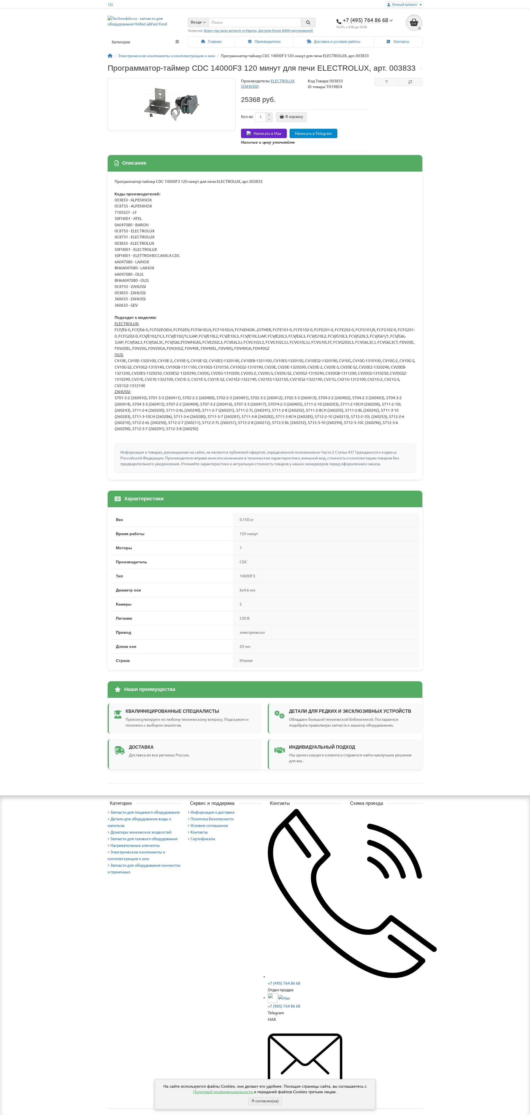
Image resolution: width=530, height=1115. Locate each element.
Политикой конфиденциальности (223, 1092)
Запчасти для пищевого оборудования (145, 812)
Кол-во (247, 116)
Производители (267, 42)
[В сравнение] (410, 82)
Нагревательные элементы (135, 845)
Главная (214, 42)
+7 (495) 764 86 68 (284, 983)
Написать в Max (267, 133)
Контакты (401, 42)
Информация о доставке (212, 812)
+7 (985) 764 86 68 (284, 1006)
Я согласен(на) (265, 1101)
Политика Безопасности (212, 819)
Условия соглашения (209, 825)
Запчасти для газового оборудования (143, 839)
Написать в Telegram (313, 133)
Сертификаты (202, 839)
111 (110, 4)
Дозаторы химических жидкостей (140, 832)
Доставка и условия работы (336, 42)
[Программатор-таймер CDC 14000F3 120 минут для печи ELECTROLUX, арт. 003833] (171, 104)
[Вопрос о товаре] (387, 82)
